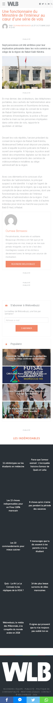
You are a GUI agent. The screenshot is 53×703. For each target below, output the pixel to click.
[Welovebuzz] (12, 4)
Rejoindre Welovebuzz (23, 264)
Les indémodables (26, 438)
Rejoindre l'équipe (13, 689)
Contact (46, 692)
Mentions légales (30, 692)
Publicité (29, 689)
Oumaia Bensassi (22, 25)
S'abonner (26, 328)
